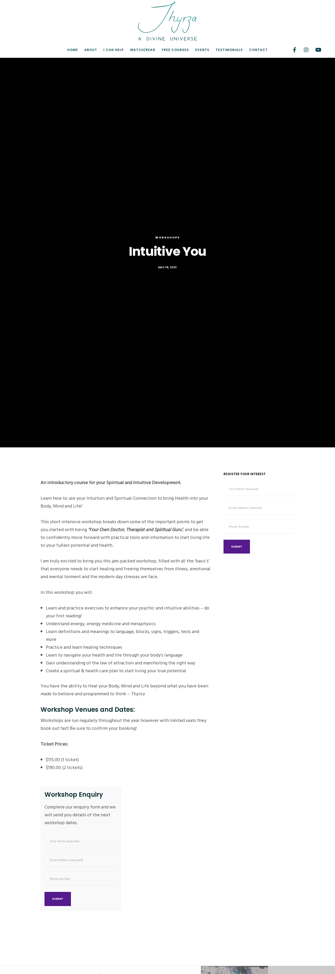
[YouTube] (315, 50)
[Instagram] (303, 50)
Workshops (167, 237)
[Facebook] (291, 50)
